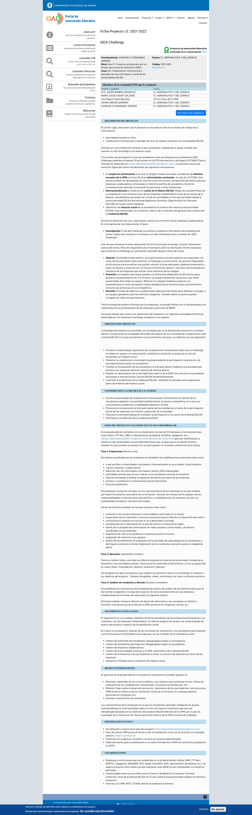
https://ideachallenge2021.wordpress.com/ (151, 163)
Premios (181, 17)
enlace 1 (118, 735)
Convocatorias (132, 17)
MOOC (170, 17)
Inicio (120, 17)
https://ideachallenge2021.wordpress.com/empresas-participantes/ (138, 438)
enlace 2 (129, 735)
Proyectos (146, 17)
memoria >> (158, 67)
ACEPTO (203, 809)
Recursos (202, 17)
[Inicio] (55, 19)
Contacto (203, 23)
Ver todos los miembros (191, 112)
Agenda (191, 17)
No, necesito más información (97, 810)
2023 (204, 51)
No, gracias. (218, 809)
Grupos (159, 17)
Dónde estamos (128, 804)
